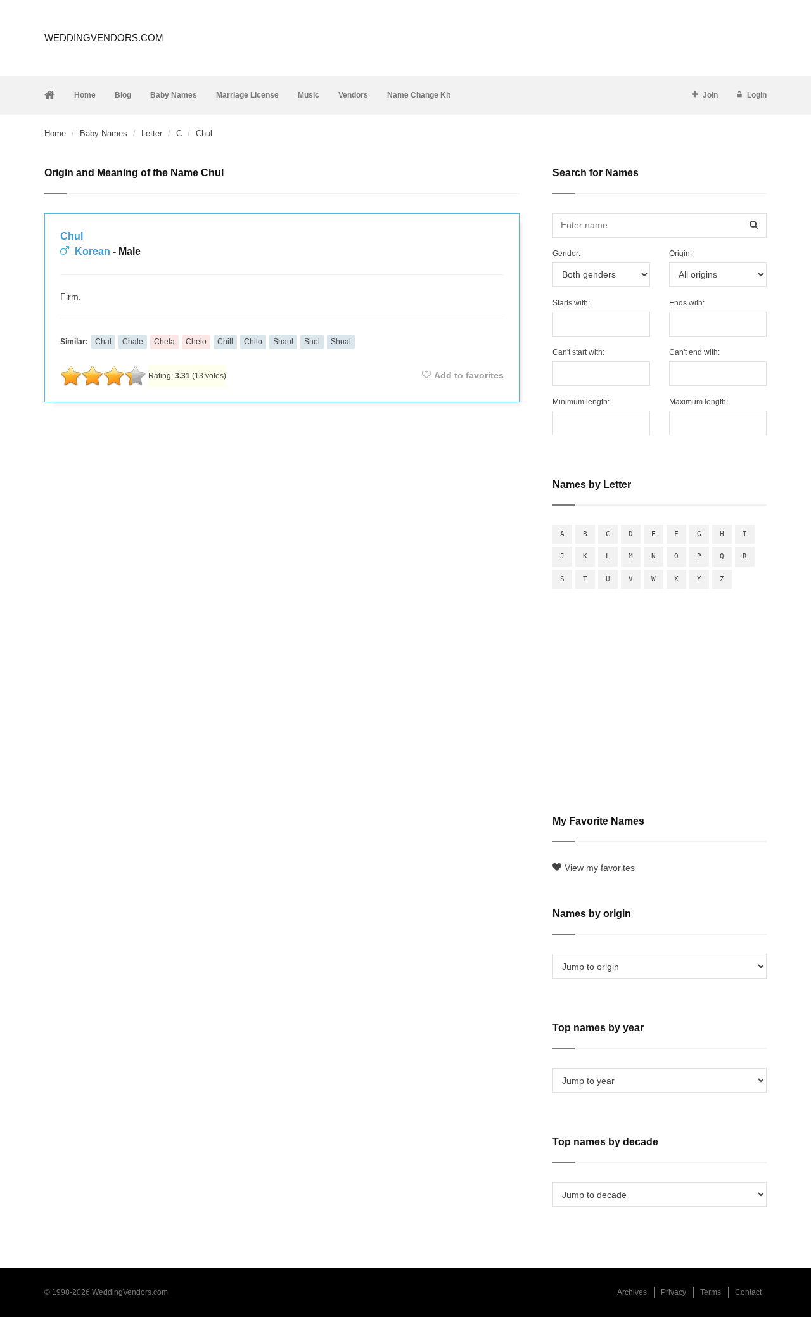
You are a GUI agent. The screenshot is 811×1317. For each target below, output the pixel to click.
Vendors (353, 95)
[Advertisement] (282, 446)
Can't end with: (694, 352)
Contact (748, 1292)
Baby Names (173, 95)
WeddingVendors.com (103, 37)
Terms (710, 1292)
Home (85, 95)
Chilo (253, 341)
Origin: (680, 253)
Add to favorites (469, 375)
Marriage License (247, 95)
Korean (92, 251)
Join (710, 95)
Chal (103, 341)
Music (308, 95)
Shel (312, 341)
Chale (132, 341)
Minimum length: (581, 401)
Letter (151, 133)
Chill (225, 341)
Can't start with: (578, 352)
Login (757, 95)
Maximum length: (698, 401)
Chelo (196, 341)
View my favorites (600, 868)
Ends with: (687, 303)
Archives (632, 1292)
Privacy (673, 1292)
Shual (341, 341)
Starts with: (571, 303)
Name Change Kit (418, 95)
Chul (71, 236)
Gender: (566, 253)
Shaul (283, 341)
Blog (123, 95)
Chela (164, 341)
